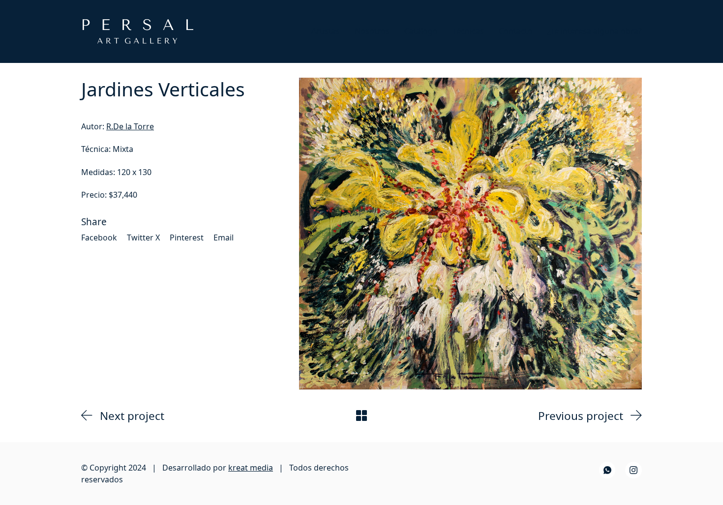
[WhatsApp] (607, 470)
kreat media (250, 467)
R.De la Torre (130, 126)
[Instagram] (633, 470)
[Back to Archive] (361, 415)
